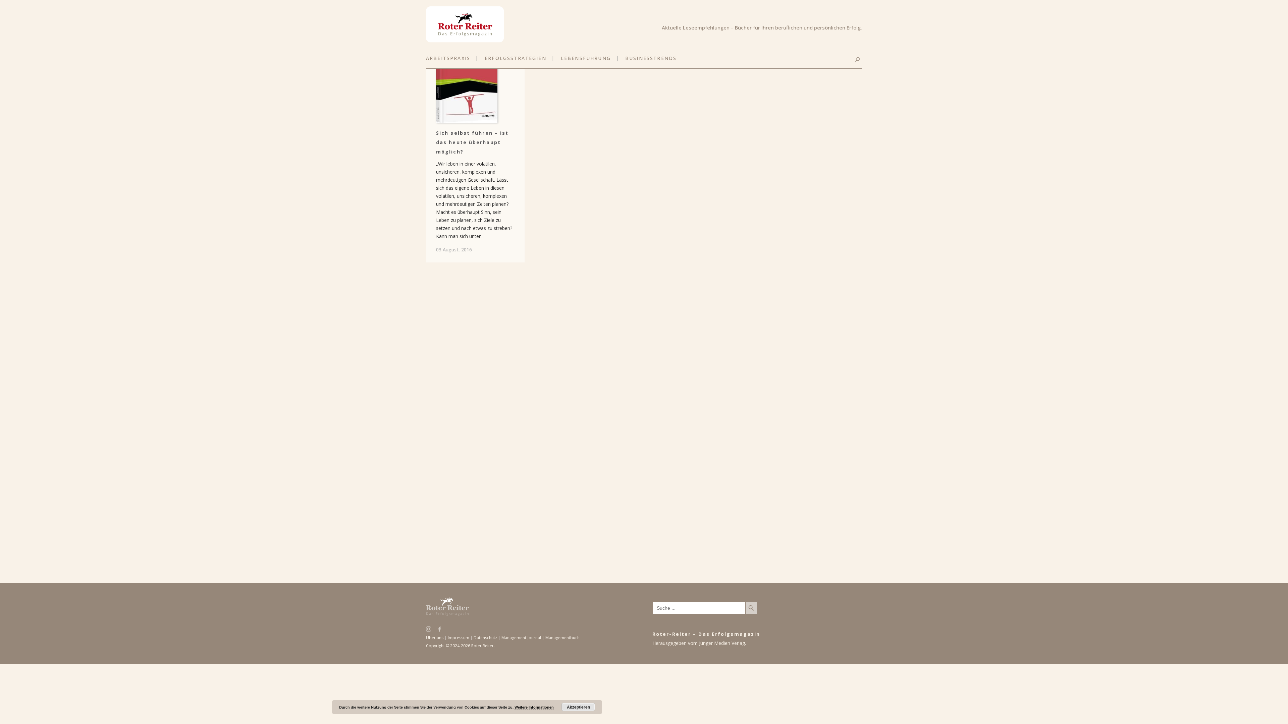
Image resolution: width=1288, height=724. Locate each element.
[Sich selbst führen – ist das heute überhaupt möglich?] (475, 77)
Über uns (434, 638)
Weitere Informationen (534, 707)
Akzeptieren (578, 707)
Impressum (458, 638)
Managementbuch (562, 638)
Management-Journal (521, 638)
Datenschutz (485, 638)
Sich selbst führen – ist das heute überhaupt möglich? (472, 142)
